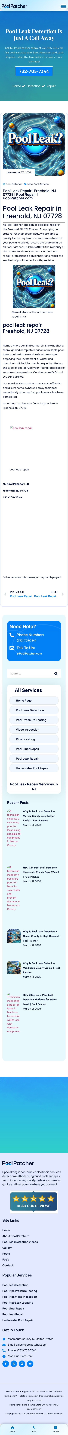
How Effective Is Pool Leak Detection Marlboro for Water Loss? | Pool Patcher (40, 999)
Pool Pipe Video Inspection (19, 1297)
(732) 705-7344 (26, 640)
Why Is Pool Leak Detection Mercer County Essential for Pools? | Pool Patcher (39, 816)
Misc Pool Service (38, 184)
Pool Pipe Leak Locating (17, 1302)
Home (6, 1230)
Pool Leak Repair (13, 1314)
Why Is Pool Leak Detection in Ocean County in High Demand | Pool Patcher (41, 936)
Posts (6, 1253)
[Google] (22, 1363)
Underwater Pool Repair (17, 1320)
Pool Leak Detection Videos (20, 1242)
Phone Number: (30, 634)
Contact (7, 1265)
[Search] (56, 673)
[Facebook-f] (5, 1363)
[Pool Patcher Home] (14, 6)
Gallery (7, 1248)
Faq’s (5, 1259)
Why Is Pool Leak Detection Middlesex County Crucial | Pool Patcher (41, 967)
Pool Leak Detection (15, 1285)
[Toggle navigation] (63, 6)
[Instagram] (14, 1363)
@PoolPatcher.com (29, 653)
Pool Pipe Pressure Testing (19, 1291)
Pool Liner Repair (13, 1308)
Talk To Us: (26, 647)
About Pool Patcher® (15, 1236)
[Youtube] (30, 1363)
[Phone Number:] (11, 635)
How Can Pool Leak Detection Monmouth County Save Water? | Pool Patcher (41, 872)
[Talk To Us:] (11, 648)
